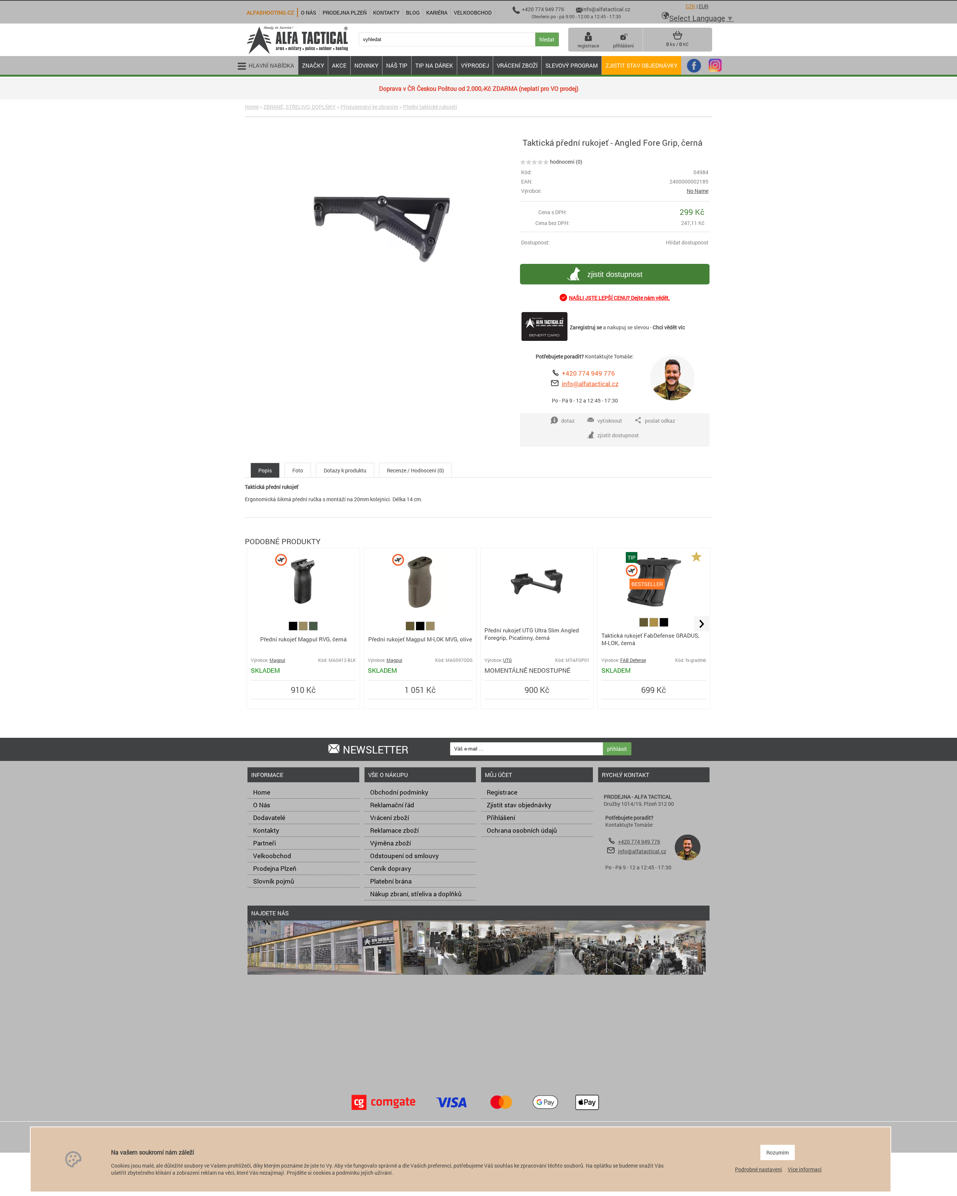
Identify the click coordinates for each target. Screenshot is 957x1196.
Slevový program (571, 65)
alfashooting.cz (270, 12)
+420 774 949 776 (588, 373)
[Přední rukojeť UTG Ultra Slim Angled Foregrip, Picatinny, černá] (537, 609)
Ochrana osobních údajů (522, 830)
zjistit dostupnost (615, 274)
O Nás (261, 805)
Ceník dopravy (390, 868)
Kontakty (266, 830)
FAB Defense (633, 660)
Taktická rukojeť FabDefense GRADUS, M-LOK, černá (650, 639)
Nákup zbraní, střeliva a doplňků (416, 894)
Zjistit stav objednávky (641, 65)
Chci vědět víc (669, 327)
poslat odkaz (660, 420)
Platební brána (391, 881)
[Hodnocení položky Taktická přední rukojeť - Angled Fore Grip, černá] (534, 161)
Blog (413, 12)
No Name (697, 190)
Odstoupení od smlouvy (404, 855)
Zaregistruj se (586, 327)
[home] (297, 53)
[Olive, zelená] (411, 628)
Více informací (805, 1169)
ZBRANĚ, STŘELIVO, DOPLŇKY (300, 106)
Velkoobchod (272, 855)
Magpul (277, 660)
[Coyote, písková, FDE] (654, 624)
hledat (546, 39)
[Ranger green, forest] (313, 628)
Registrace (502, 792)
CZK (690, 6)
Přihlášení (501, 817)
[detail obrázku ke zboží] (381, 224)
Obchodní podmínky (399, 792)
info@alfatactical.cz (590, 383)
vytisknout (609, 420)
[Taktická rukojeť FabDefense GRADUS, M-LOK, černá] (654, 609)
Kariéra (436, 12)
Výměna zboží (390, 843)
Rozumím (777, 1152)
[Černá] (294, 628)
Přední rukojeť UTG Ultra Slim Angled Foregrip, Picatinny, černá (531, 633)
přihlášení (623, 46)
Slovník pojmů (273, 881)
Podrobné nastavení (758, 1169)
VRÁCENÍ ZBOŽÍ (517, 65)
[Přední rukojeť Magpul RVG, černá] (303, 609)
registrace (588, 46)
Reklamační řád (392, 805)
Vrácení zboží (389, 817)
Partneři (264, 843)
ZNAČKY (313, 65)
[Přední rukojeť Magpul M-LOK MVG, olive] (420, 609)
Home (252, 106)
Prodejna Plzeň (274, 868)
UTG (507, 660)
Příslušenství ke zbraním (369, 106)
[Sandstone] (304, 628)
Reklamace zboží (394, 830)
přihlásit (617, 748)
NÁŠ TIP (396, 65)
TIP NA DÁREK (434, 65)
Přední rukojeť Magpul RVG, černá (303, 639)
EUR (703, 6)
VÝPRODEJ (475, 65)
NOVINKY (366, 65)
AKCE (339, 65)
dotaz (568, 420)
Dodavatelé (269, 817)
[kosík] (677, 38)
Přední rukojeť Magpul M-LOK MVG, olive (420, 639)
